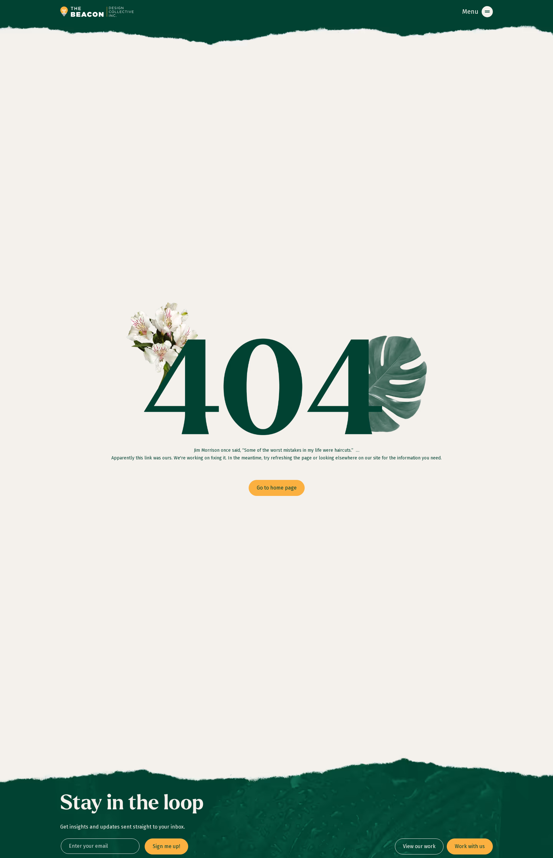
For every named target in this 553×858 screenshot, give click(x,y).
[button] (477, 11)
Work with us (470, 846)
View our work (419, 846)
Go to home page (277, 488)
